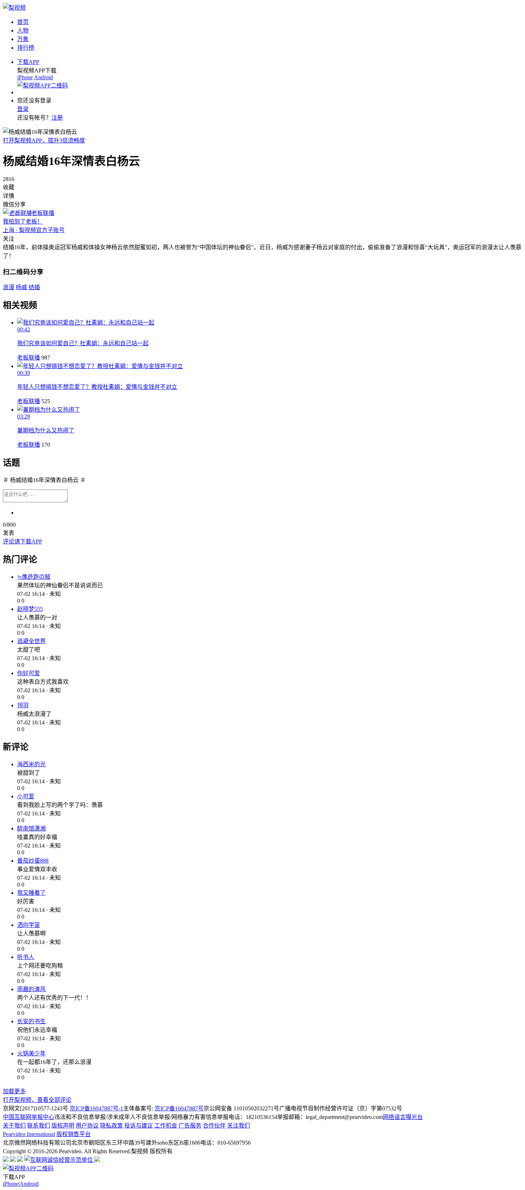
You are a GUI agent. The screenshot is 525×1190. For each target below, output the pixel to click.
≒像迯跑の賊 (33, 577)
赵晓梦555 (30, 609)
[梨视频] (14, 8)
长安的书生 (31, 1021)
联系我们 (38, 1126)
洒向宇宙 (28, 925)
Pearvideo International (29, 1134)
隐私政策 (111, 1126)
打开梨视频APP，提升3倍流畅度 (44, 140)
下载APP (28, 62)
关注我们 (238, 1126)
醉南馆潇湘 (31, 828)
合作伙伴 (214, 1126)
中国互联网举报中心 (28, 1117)
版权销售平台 (73, 1134)
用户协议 (87, 1126)
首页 (23, 22)
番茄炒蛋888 (33, 861)
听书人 (25, 957)
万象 (23, 39)
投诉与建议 (138, 1126)
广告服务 (190, 1126)
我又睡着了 (31, 893)
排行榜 (25, 48)
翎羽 (23, 705)
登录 (23, 109)
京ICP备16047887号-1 (96, 1108)
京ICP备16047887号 (179, 1108)
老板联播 (28, 358)
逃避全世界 (31, 641)
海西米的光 (31, 764)
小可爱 (25, 796)
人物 (23, 30)
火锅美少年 (31, 1053)
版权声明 (62, 1126)
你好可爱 (28, 673)
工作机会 (165, 1126)
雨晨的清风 (31, 989)
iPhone (25, 77)
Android (43, 77)
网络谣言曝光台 (403, 1117)
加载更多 (14, 1091)
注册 (57, 118)
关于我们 (14, 1126)
